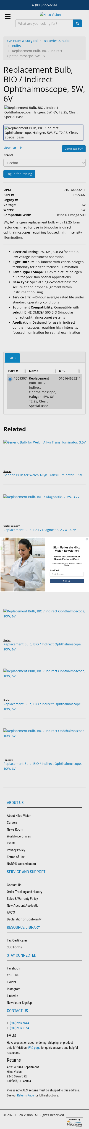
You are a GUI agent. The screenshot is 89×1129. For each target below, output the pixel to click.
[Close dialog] (87, 539)
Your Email (54, 570)
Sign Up (66, 581)
